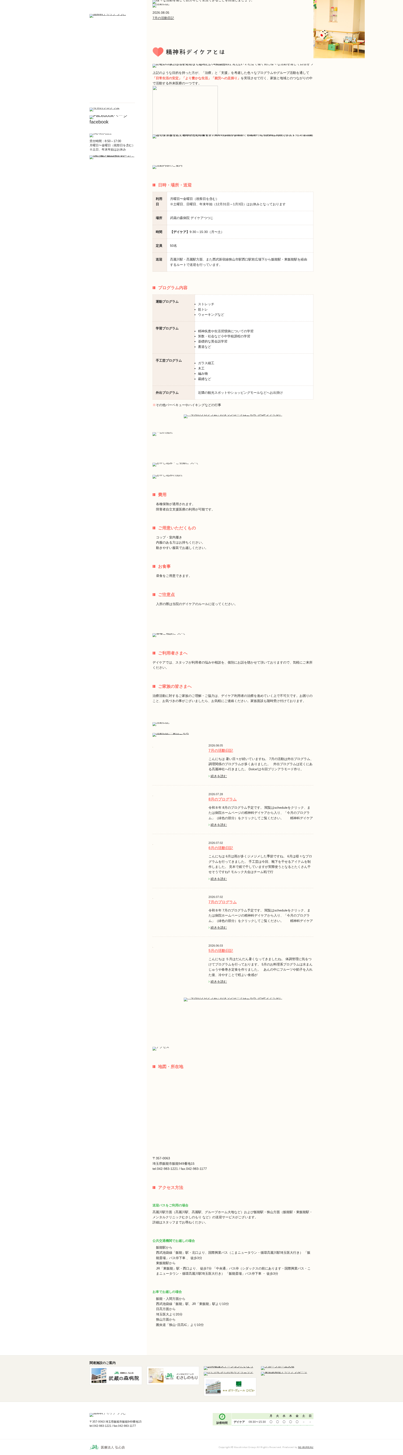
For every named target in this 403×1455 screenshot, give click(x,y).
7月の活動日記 (163, 18)
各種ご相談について (112, 73)
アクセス (112, 97)
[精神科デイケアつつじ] (108, 16)
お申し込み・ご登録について (112, 61)
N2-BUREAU (305, 1447)
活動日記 (112, 85)
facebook (99, 121)
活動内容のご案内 (112, 49)
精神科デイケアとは (112, 37)
